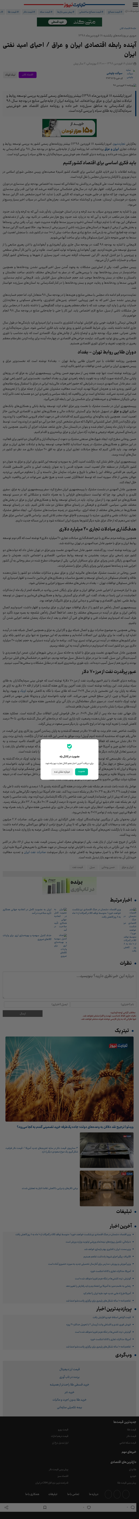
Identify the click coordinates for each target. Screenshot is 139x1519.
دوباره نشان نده (62, 772)
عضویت (81, 771)
